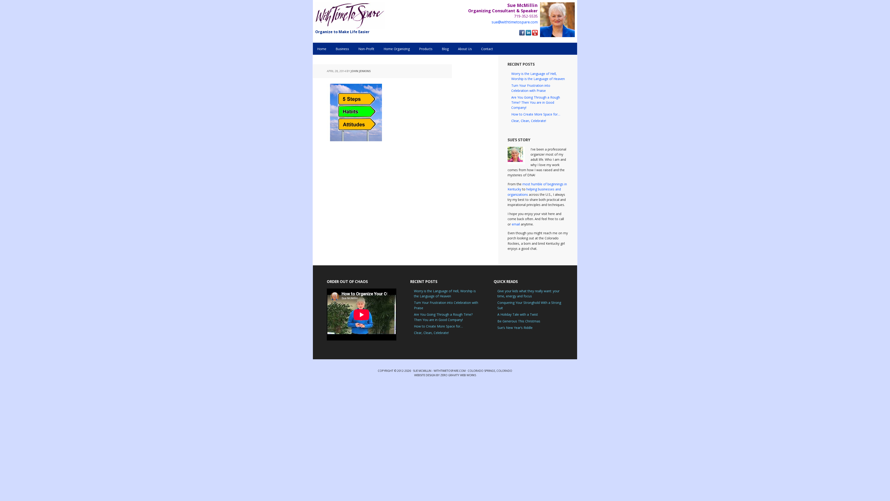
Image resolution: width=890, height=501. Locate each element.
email (516, 224)
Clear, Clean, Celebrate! (528, 121)
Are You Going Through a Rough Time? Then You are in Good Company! (535, 102)
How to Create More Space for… (535, 114)
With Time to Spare (350, 15)
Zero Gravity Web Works (458, 375)
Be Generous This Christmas (518, 321)
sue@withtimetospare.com (515, 22)
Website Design (424, 375)
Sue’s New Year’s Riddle (515, 327)
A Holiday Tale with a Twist (517, 314)
